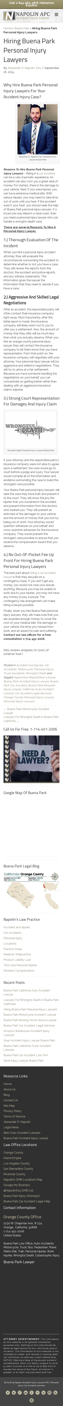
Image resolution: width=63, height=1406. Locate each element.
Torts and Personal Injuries (20, 965)
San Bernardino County (18, 1168)
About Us (10, 1089)
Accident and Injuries (29, 665)
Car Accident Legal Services (33, 693)
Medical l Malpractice (17, 954)
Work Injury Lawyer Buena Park (23, 1060)
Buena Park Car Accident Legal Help (27, 1201)
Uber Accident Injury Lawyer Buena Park (29, 1040)
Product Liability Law (17, 959)
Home (8, 28)
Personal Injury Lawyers (19, 701)
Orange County (13, 1152)
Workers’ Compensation (19, 970)
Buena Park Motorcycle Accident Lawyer (30, 1014)
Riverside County (14, 1174)
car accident (47, 173)
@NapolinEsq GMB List (18, 1190)
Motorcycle (25, 669)
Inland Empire (12, 1158)
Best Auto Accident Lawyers (22, 1132)
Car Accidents (13, 932)
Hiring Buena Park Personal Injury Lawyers (30, 1009)
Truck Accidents (14, 673)
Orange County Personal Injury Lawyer (28, 697)
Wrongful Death (36, 673)
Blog (7, 1095)
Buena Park (22, 28)
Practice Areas (13, 949)
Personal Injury (43, 669)
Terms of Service (14, 1116)
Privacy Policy (13, 1111)
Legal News (11, 1127)
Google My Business (17, 1185)
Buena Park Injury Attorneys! (22, 1196)
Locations (10, 943)
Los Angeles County (17, 1163)
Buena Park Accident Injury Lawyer (26, 681)
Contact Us (11, 1100)
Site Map (9, 1105)
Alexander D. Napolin (17, 1122)
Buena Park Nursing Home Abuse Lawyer (30, 1020)
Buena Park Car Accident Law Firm (26, 1055)
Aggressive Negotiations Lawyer (34, 677)
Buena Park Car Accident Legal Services (29, 1025)
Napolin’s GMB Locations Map (23, 1179)
